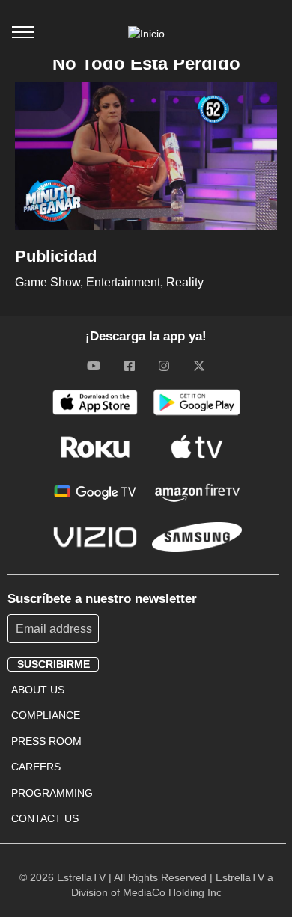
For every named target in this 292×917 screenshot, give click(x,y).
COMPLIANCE (45, 715)
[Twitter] (199, 366)
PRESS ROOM (46, 741)
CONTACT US (45, 818)
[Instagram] (164, 366)
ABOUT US (37, 690)
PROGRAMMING (52, 793)
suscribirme (53, 664)
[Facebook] (129, 366)
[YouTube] (93, 366)
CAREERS (36, 767)
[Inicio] (146, 33)
